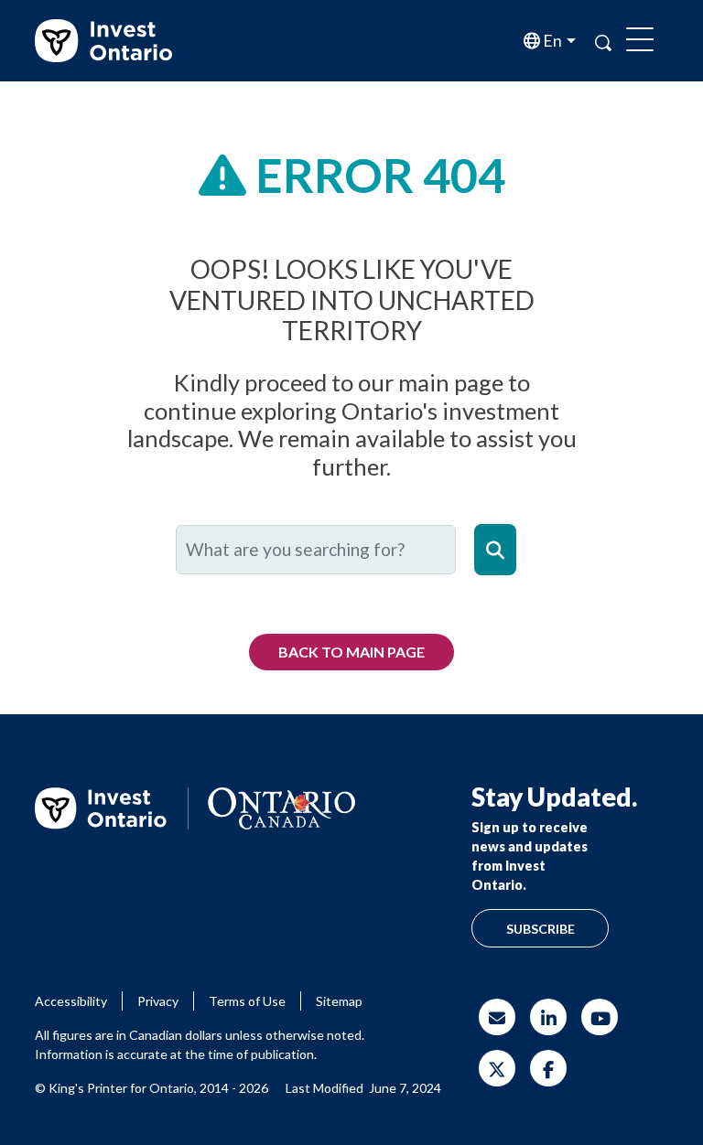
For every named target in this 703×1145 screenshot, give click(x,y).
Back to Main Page (351, 651)
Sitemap (339, 1001)
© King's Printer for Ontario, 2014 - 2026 (151, 1088)
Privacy (157, 1001)
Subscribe (540, 928)
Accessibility (71, 1001)
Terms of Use (247, 1001)
